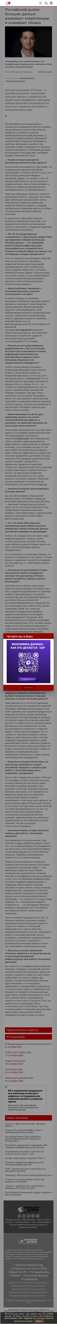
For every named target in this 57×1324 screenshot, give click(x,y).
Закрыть (39, 1321)
